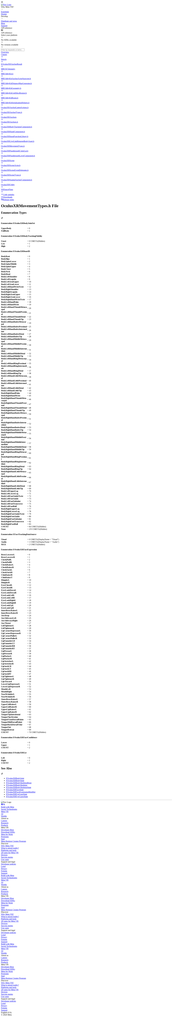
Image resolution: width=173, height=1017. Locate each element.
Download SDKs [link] (8, 832)
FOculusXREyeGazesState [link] (17, 796)
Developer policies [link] (8, 864)
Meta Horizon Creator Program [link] (13, 841)
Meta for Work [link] (7, 834)
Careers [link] (4, 821)
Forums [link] (4, 871)
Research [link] (4, 823)
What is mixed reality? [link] (10, 848)
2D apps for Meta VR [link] (9, 853)
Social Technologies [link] (9, 809)
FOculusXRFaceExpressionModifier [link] (20, 792)
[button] (86, 2)
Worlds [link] (4, 816)
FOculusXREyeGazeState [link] (16, 794)
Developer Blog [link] (7, 830)
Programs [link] (5, 837)
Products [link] (4, 825)
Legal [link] (3, 866)
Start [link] (3, 839)
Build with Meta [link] (7, 807)
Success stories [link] (7, 857)
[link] (6, 5)
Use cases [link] (5, 859)
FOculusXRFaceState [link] (15, 790)
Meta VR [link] (4, 811)
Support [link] (4, 873)
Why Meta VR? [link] (7, 846)
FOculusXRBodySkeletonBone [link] (19, 783)
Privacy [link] (4, 869)
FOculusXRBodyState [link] (15, 780)
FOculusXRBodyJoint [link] (15, 778)
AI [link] (2, 814)
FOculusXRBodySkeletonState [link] (18, 787)
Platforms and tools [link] (8, 850)
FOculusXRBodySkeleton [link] (16, 785)
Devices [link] (4, 855)
